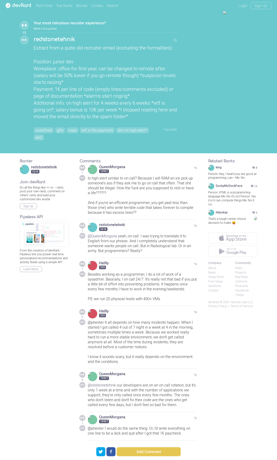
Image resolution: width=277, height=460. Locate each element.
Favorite (170, 129)
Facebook (242, 290)
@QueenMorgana (102, 236)
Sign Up (261, 5)
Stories (81, 5)
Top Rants (64, 5)
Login (242, 5)
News (212, 272)
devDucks (214, 286)
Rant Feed (44, 5)
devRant (213, 302)
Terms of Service (241, 306)
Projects (240, 272)
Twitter (239, 295)
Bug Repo (241, 277)
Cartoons (241, 281)
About (212, 268)
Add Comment (148, 451)
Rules (238, 268)
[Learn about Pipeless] (44, 234)
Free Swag (215, 281)
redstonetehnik (54, 39)
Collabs (97, 5)
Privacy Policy (217, 306)
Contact (213, 290)
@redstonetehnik (102, 385)
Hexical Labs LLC (242, 302)
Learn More (30, 269)
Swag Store (216, 277)
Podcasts (241, 286)
